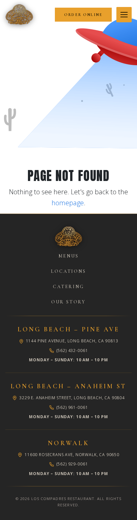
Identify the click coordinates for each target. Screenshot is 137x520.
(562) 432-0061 (72, 350)
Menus (69, 256)
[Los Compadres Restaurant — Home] (19, 14)
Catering (68, 286)
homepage (68, 202)
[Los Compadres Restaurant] (68, 236)
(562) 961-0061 (72, 407)
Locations (68, 271)
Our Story (68, 302)
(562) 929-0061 (72, 464)
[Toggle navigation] (124, 14)
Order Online (83, 14)
